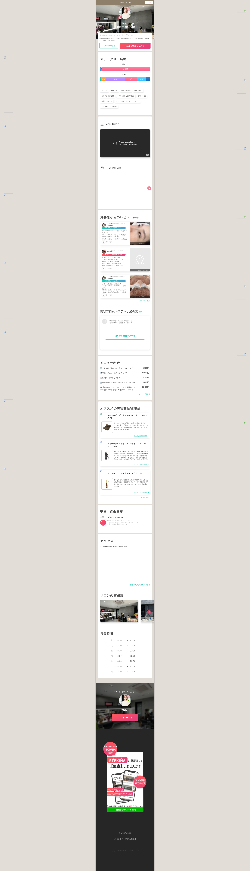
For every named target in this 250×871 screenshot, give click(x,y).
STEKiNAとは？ (125, 833)
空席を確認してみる (135, 46)
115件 (136, 218)
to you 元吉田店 (125, 2)
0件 (140, 312)
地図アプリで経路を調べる (139, 585)
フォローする (110, 46)
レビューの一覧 (143, 301)
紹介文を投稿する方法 (125, 336)
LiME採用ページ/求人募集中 (125, 839)
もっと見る (145, 497)
